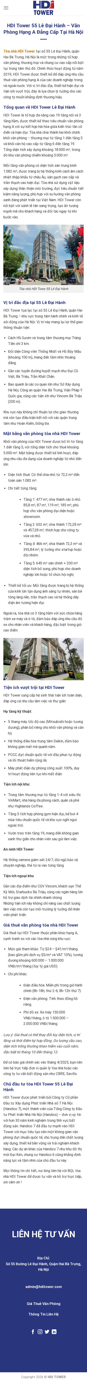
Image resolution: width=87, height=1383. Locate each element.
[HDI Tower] (43, 8)
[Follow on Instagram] (40, 1332)
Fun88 (77, 1345)
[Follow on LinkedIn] (54, 1332)
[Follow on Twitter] (47, 1332)
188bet (63, 1345)
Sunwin (48, 1345)
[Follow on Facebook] (33, 1332)
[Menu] (6, 7)
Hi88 (36, 1345)
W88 (43, 1351)
